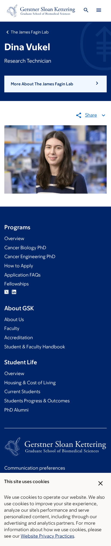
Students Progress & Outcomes (37, 400)
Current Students (22, 391)
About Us (14, 319)
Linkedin (14, 292)
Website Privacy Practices (47, 536)
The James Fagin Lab (29, 32)
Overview (14, 238)
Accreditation (18, 337)
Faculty (11, 328)
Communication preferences (34, 468)
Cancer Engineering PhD (29, 256)
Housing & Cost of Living (30, 382)
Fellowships (16, 284)
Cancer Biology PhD (25, 247)
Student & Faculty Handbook (34, 346)
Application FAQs (22, 275)
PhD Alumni (16, 410)
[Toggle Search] (86, 11)
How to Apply (18, 265)
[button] (55, 84)
